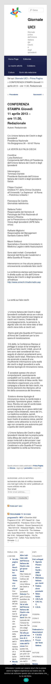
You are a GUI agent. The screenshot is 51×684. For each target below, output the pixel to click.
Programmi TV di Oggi (20, 514)
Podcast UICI (16, 506)
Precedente (12, 94)
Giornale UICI (21, 78)
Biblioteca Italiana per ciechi (39, 580)
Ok (26, 680)
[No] (47, 674)
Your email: (12, 489)
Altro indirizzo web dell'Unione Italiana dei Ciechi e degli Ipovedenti (25, 563)
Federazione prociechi (39, 588)
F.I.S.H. (38, 637)
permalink (28, 468)
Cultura (11, 72)
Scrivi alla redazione (27, 72)
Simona (13, 468)
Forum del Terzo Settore (39, 642)
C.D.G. (38, 607)
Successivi (38, 94)
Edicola (23, 594)
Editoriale (27, 59)
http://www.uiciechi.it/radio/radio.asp (24, 282)
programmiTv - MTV (15, 517)
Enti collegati (37, 559)
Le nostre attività (15, 65)
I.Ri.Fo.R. (39, 599)
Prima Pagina (38, 465)
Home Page (13, 59)
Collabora (31, 65)
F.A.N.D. (38, 635)
